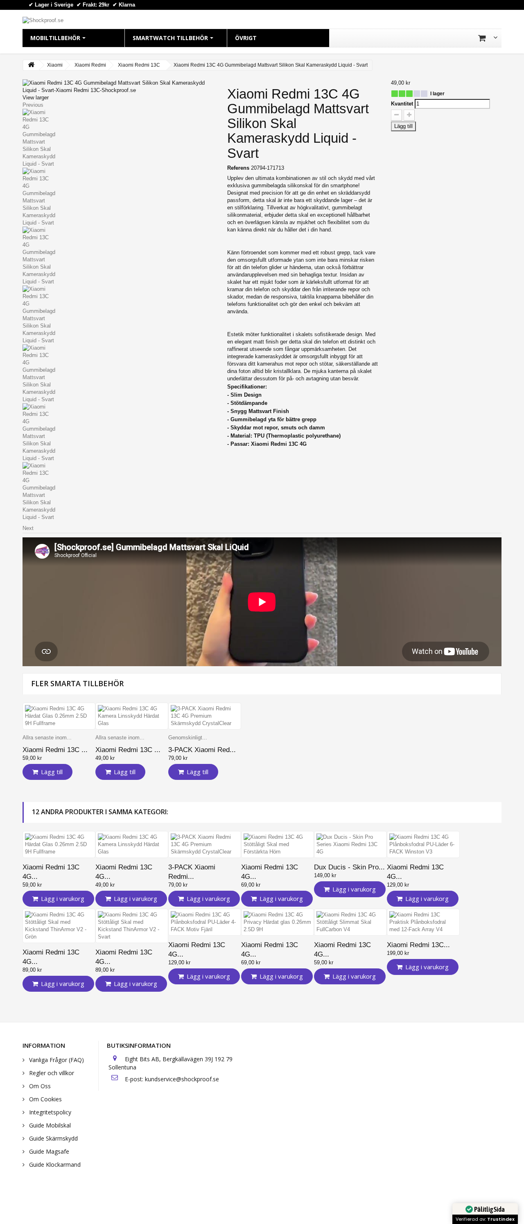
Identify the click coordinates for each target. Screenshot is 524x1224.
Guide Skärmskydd (52, 1138)
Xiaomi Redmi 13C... (418, 945)
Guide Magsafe (48, 1151)
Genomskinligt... (187, 737)
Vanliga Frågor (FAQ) (55, 1060)
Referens (238, 168)
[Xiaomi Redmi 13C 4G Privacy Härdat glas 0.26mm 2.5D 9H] (277, 922)
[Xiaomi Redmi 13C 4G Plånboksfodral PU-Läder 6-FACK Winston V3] (423, 844)
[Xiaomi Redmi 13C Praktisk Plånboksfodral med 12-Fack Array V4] (423, 922)
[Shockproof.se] (43, 20)
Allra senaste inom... (47, 737)
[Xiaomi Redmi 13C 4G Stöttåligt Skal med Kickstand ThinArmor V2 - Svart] (131, 926)
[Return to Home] (31, 65)
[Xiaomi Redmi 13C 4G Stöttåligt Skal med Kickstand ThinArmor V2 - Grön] (59, 926)
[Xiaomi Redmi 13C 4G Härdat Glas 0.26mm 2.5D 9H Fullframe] (59, 716)
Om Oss (39, 1086)
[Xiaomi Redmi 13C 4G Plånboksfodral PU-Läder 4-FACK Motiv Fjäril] (204, 922)
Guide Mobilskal (49, 1125)
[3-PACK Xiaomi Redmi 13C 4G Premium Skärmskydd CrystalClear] (204, 716)
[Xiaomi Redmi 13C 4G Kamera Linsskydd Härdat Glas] (131, 716)
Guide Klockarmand (54, 1164)
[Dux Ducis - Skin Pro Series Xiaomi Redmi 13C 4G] (350, 844)
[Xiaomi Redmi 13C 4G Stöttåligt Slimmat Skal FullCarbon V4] (350, 922)
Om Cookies (44, 1099)
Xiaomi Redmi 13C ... (55, 750)
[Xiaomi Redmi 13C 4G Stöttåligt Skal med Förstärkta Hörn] (277, 844)
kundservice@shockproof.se (182, 1079)
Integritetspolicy (49, 1112)
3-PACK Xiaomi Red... (202, 750)
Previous (33, 105)
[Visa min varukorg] (487, 38)
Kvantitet (402, 104)
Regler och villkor (50, 1073)
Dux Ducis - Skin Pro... (349, 867)
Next (28, 528)
